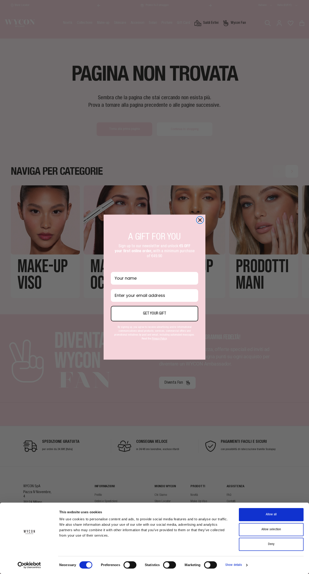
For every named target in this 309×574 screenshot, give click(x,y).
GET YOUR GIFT (154, 314)
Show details (233, 565)
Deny (271, 544)
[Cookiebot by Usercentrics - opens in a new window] (29, 565)
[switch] (130, 565)
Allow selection (271, 529)
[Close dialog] (200, 220)
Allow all (271, 514)
